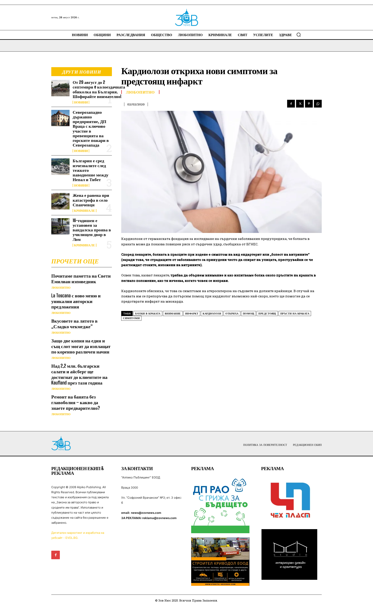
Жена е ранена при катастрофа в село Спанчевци (91, 200)
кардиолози (212, 313)
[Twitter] (300, 104)
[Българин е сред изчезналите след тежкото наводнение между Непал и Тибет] (60, 166)
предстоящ (267, 313)
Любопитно (61, 287)
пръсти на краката (294, 313)
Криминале (84, 210)
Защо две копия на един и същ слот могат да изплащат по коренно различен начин (81, 346)
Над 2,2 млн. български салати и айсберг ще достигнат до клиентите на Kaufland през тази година (79, 374)
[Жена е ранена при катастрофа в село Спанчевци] (60, 201)
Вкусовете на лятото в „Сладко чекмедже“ (74, 323)
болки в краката (147, 313)
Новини (81, 102)
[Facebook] (291, 104)
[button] (298, 34)
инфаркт (192, 313)
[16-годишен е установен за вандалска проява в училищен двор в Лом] (60, 226)
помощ (248, 313)
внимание (173, 313)
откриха (232, 313)
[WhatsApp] (318, 104)
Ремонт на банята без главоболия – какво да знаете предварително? (75, 402)
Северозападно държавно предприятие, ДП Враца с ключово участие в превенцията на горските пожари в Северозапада (91, 128)
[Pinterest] (309, 104)
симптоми (131, 318)
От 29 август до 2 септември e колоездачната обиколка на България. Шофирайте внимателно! (99, 89)
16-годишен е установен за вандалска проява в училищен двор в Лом (92, 230)
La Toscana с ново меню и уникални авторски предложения (76, 301)
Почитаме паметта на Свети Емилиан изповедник (81, 278)
